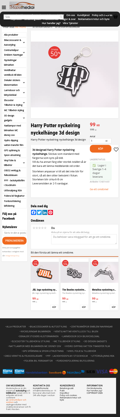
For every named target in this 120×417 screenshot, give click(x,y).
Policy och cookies (68, 395)
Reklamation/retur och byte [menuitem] (94, 19)
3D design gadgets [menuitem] (9, 118)
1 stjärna (33, 228)
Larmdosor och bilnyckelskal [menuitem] (12, 92)
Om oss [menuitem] (70, 15)
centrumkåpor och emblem (16, 401)
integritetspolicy (12, 255)
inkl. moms (20, 27)
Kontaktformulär (41, 388)
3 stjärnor (39, 228)
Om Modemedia (94, 388)
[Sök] (61, 17)
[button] (109, 16)
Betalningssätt (66, 388)
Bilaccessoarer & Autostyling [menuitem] (12, 42)
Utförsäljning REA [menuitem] (13, 190)
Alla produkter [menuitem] (11, 34)
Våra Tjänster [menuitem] (70, 23)
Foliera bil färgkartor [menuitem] (14, 195)
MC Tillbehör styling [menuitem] (14, 110)
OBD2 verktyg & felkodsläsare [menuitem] (12, 173)
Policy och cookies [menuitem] (102, 15)
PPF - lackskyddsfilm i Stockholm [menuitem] (14, 183)
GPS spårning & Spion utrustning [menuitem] (12, 152)
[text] (104, 125)
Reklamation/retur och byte (70, 398)
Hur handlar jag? (94, 390)
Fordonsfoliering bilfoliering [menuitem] (12, 203)
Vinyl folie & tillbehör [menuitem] (10, 163)
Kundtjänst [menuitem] (83, 15)
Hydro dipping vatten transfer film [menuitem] (13, 142)
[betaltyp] (60, 371)
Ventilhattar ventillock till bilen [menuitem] (13, 72)
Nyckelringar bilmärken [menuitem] (10, 62)
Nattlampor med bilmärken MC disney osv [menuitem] (12, 130)
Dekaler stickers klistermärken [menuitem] (12, 82)
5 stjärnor (45, 228)
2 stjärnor (36, 228)
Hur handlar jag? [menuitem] (51, 23)
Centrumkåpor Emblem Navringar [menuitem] (13, 52)
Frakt (62, 390)
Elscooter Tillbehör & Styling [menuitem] (13, 102)
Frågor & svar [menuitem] (68, 19)
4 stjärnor (42, 228)
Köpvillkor (64, 392)
